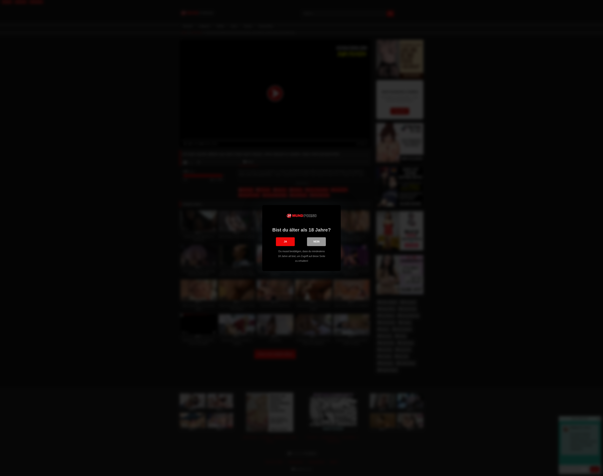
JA (285, 241)
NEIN (316, 241)
